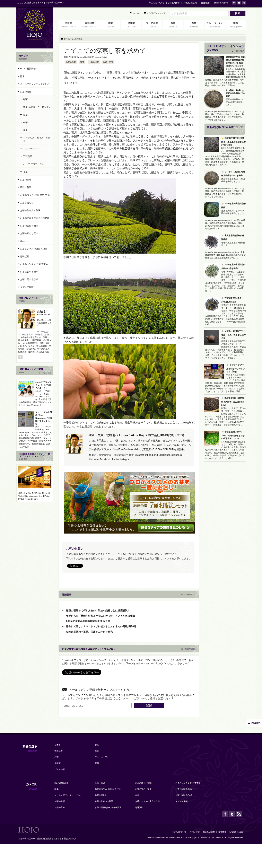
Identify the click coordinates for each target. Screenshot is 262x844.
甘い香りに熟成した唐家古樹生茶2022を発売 (235, 93)
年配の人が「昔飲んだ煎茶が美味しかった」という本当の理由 (100, 615)
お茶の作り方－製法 (30, 210)
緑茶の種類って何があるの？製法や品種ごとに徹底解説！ (98, 610)
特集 (22, 76)
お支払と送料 (190, 2)
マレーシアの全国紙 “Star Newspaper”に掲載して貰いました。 (43, 418)
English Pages (221, 2)
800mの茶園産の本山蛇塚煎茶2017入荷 (88, 621)
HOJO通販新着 (28, 68)
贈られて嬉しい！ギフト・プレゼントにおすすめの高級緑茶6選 (101, 626)
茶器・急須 (25, 187)
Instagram (125, 459)
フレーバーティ (31, 149)
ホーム (136, 13)
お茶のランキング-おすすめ (34, 264)
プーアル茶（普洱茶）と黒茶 (36, 139)
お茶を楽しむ (27, 202)
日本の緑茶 (94, 62)
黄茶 (25, 130)
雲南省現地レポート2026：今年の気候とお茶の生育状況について (233, 435)
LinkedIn (94, 459)
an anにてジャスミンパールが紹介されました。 (43, 385)
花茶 (25, 171)
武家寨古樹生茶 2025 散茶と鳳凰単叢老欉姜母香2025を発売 (236, 60)
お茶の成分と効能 (29, 226)
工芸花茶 (27, 156)
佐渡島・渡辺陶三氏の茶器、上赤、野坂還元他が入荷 (233, 334)
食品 (22, 241)
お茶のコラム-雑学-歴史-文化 (35, 195)
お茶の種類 (71, 62)
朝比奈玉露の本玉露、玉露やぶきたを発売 (89, 631)
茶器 (97, 763)
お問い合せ (174, 2)
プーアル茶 (59, 769)
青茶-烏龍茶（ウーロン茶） (37, 107)
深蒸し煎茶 (108, 62)
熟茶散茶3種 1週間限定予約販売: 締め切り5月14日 (232, 401)
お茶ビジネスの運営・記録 (33, 248)
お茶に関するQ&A (29, 279)
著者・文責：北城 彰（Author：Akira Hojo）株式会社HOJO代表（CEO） (137, 435)
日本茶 (57, 745)
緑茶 (82, 62)
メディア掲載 (27, 287)
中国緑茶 (58, 751)
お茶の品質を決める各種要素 (34, 218)
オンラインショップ (156, 13)
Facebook (105, 459)
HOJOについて (156, 2)
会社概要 (205, 2)
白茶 (25, 122)
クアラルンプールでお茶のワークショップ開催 (235, 368)
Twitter (115, 459)
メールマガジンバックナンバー (36, 84)
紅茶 (25, 114)
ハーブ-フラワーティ (33, 164)
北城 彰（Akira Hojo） (97, 57)
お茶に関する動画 (29, 272)
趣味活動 (24, 256)
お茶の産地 (25, 179)
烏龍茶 (57, 763)
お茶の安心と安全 (29, 233)
